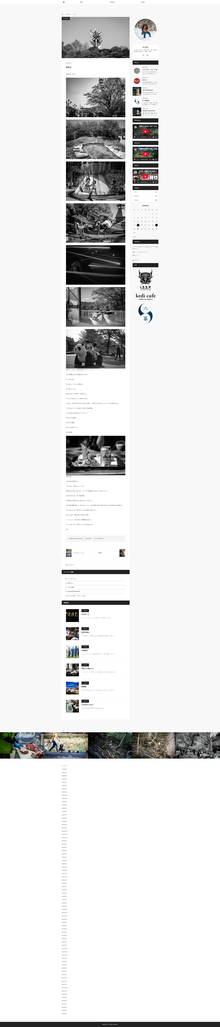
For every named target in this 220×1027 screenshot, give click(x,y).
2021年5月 (64, 971)
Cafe (145, 192)
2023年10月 (64, 876)
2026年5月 (64, 779)
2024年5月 (64, 854)
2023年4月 (64, 896)
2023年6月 (64, 889)
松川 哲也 (146, 47)
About (81, 2)
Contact (143, 2)
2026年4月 (64, 782)
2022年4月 (64, 935)
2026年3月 (64, 785)
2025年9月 (64, 801)
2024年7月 (64, 847)
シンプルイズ (71, 578)
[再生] (135, 137)
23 (156, 225)
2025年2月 (64, 824)
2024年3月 (64, 860)
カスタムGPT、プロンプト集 (76, 596)
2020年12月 (64, 987)
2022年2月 (64, 942)
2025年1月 (64, 828)
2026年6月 (64, 775)
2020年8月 (64, 1000)
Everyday (65, 18)
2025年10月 (64, 798)
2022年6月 (64, 929)
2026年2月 (64, 788)
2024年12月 (64, 831)
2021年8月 (64, 961)
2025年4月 (64, 818)
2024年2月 (64, 863)
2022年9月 (64, 919)
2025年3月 (64, 821)
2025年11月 (64, 795)
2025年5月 (64, 814)
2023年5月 (64, 893)
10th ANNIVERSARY (73, 591)
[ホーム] (64, 2)
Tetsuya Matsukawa (78, 538)
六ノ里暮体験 (145, 100)
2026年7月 (64, 772)
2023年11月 (64, 873)
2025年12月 (64, 792)
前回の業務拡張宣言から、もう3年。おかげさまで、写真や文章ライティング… (150, 84)
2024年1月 (64, 867)
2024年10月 (64, 837)
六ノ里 (97, 538)
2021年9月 (64, 958)
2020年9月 (64, 997)
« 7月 (134, 237)
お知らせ (70, 583)
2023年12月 (64, 870)
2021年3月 (64, 978)
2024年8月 (64, 844)
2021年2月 (64, 981)
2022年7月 (64, 925)
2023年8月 (64, 883)
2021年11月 (64, 951)
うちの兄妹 (70, 587)
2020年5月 (64, 1010)
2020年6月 (64, 1007)
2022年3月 (64, 938)
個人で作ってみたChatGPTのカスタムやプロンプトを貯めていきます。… (150, 73)
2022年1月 (64, 945)
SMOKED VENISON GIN (148, 110)
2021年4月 (64, 974)
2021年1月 (64, 984)
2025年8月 (64, 805)
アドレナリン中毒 (137, 246)
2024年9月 (64, 841)
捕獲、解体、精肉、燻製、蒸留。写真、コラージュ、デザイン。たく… (150, 114)
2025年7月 (64, 808)
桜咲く (134, 252)
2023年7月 (64, 886)
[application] (145, 131)
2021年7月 (64, 964)
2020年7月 (64, 1004)
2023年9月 (64, 880)
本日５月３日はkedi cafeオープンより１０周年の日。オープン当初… (150, 93)
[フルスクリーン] (156, 137)
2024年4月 (64, 857)
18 (138, 225)
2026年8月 (64, 769)
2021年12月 (64, 948)
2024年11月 (64, 834)
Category (112, 2)
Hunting (145, 200)
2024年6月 (64, 850)
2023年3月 (64, 899)
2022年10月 (64, 916)
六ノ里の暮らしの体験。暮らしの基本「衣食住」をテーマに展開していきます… (150, 104)
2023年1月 (64, 906)
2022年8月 (64, 922)
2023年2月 (64, 903)
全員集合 (84, 650)
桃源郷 (83, 686)
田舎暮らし (101, 538)
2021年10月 (64, 955)
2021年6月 (64, 968)
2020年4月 (64, 1013)
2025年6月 (64, 811)
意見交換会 (85, 632)
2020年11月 (64, 991)
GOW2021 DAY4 (87, 705)
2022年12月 (64, 909)
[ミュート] (153, 137)
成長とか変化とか (87, 668)
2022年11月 (64, 912)
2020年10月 (64, 994)
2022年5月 (64, 932)
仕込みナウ (85, 614)
